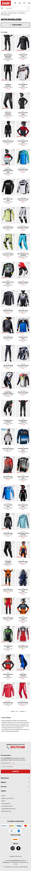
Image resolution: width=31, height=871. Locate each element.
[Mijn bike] (20, 3)
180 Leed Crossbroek (8, 365)
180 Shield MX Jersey (23, 646)
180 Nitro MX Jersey (8, 533)
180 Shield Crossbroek (23, 282)
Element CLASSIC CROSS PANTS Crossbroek (8, 56)
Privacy (3, 801)
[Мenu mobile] (2, 8)
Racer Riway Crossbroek (23, 227)
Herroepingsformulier (6, 806)
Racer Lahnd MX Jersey (23, 365)
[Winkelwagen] (29, 3)
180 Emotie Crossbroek (8, 618)
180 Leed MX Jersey (8, 337)
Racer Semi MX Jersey (23, 392)
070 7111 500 (17, 747)
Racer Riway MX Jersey (23, 199)
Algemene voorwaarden (7, 798)
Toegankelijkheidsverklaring (8, 808)
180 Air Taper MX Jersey (8, 448)
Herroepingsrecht (5, 803)
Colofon (3, 795)
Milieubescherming (6, 811)
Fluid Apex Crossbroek (23, 702)
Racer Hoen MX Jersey (8, 227)
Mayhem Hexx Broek (8, 589)
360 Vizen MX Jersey (8, 476)
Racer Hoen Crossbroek (8, 254)
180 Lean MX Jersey (23, 310)
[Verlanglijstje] (24, 3)
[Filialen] (15, 3)
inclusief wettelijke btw (15, 860)
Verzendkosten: (6, 862)
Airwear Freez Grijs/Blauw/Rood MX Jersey (8, 171)
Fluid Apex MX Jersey (23, 169)
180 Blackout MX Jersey (8, 141)
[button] (28, 8)
